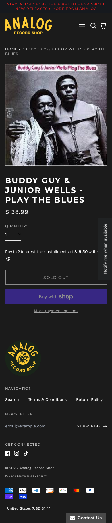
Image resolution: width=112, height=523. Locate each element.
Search (12, 399)
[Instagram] (16, 453)
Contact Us (88, 517)
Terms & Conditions (47, 399)
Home (11, 49)
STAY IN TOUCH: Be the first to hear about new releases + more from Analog (56, 6)
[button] (93, 25)
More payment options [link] (56, 310)
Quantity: (16, 226)
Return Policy (89, 399)
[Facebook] (7, 453)
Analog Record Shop (37, 468)
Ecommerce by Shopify (32, 475)
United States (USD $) (26, 508)
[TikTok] (25, 453)
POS (7, 475)
